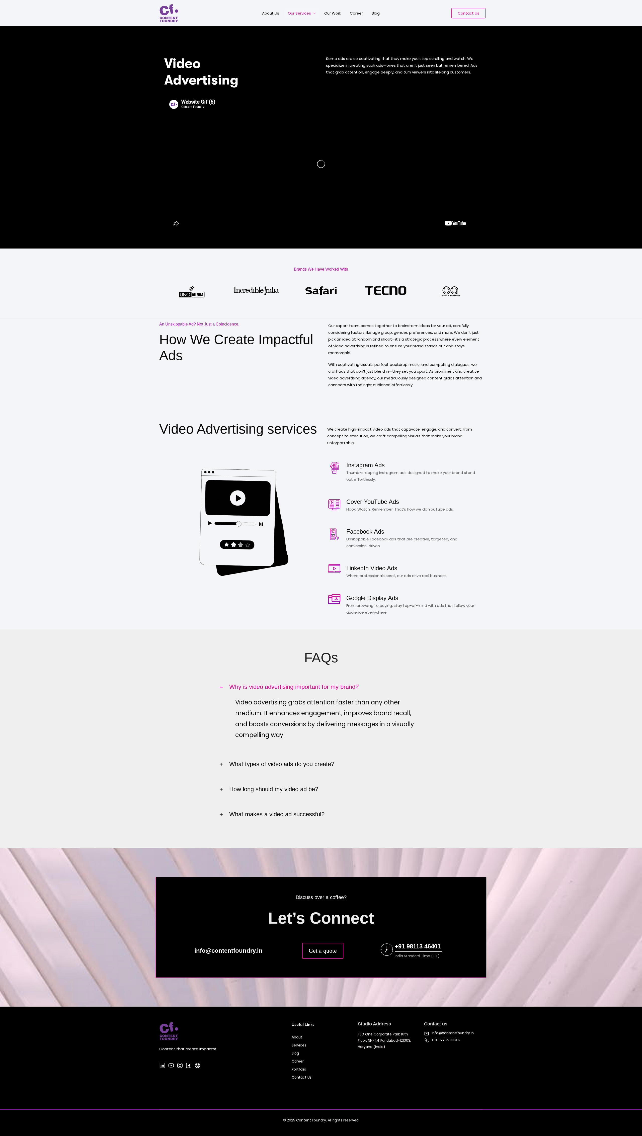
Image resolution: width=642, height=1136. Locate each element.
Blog (376, 13)
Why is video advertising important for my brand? (294, 687)
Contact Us (301, 1077)
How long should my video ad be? (273, 789)
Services (299, 1045)
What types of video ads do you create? (281, 764)
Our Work (332, 13)
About (297, 1037)
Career (356, 13)
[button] (321, 687)
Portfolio (299, 1069)
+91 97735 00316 (446, 1040)
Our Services (300, 13)
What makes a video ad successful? (277, 814)
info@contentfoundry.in (453, 1032)
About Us (270, 13)
